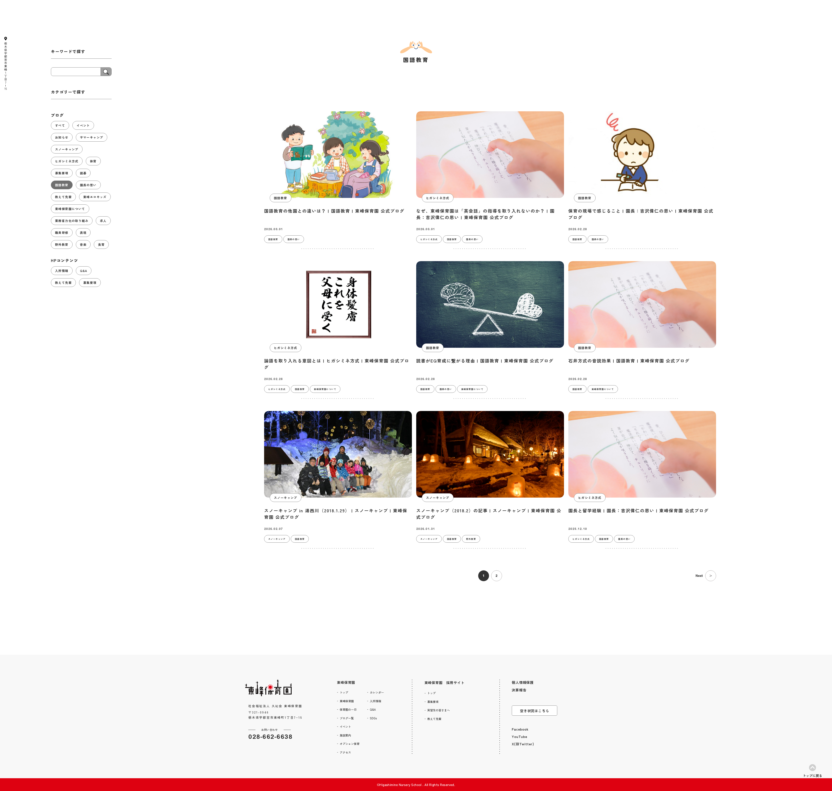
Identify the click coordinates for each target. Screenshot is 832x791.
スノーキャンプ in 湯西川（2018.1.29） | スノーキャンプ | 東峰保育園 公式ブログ (335, 513)
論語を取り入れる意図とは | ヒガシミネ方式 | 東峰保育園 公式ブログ (336, 363)
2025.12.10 (577, 529)
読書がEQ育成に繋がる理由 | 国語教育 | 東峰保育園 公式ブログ (485, 360)
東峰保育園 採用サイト (444, 682)
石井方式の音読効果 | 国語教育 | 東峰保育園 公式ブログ (629, 360)
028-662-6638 (270, 737)
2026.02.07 (273, 529)
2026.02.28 (577, 229)
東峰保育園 (346, 682)
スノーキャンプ (285, 497)
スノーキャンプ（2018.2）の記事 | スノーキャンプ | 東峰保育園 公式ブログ (488, 513)
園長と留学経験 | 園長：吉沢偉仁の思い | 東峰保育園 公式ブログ (638, 510)
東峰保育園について (325, 389)
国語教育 (280, 198)
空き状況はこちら (534, 710)
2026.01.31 (425, 529)
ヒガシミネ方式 (437, 198)
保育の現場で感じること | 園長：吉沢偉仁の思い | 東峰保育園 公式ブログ (640, 214)
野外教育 (471, 538)
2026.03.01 (273, 229)
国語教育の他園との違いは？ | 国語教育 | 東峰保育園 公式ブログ (334, 211)
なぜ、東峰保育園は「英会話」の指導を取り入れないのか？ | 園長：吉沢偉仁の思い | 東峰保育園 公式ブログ (485, 214)
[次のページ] (710, 575)
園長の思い (294, 239)
